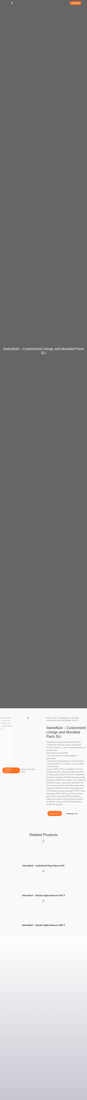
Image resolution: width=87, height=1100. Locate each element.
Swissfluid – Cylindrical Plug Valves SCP (43, 865)
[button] (65, 3)
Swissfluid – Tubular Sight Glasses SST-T (43, 895)
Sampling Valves (64, 718)
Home (48, 718)
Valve (54, 718)
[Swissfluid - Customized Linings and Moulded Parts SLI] (28, 717)
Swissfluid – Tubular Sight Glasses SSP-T (43, 925)
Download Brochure (8, 770)
